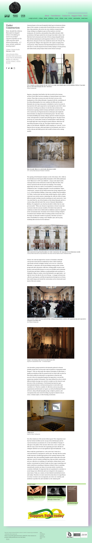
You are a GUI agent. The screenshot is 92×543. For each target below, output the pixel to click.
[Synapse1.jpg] (50, 358)
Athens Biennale (10, 54)
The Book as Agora (73, 503)
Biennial (8, 63)
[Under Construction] (15, 16)
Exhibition (51, 18)
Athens (18, 61)
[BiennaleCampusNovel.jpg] (50, 431)
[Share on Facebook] (7, 68)
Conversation (76, 18)
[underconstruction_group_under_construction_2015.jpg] (47, 250)
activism (8, 61)
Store (85, 16)
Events (56, 18)
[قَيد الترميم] (7, 16)
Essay (65, 18)
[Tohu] (15, 12)
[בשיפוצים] (23, 16)
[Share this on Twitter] (9, 68)
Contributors (55, 16)
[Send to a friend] (12, 68)
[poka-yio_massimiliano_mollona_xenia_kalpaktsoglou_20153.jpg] (50, 83)
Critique (41, 18)
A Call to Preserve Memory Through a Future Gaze (55, 499)
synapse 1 (13, 61)
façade (29, 192)
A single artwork (33, 18)
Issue (45, 18)
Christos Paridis (15, 50)
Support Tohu (77, 16)
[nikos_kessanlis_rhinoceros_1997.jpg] (50, 168)
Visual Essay (84, 18)
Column (61, 18)
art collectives (14, 59)
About (47, 16)
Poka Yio (12, 58)
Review (70, 18)
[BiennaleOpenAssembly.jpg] (50, 317)
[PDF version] (15, 68)
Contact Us (66, 16)
